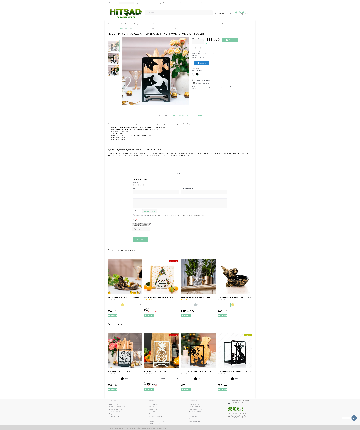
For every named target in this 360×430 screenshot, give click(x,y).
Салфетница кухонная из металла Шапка (160, 297)
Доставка (198, 115)
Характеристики (180, 115)
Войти (238, 3)
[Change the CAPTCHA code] (150, 224)
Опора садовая (154, 16)
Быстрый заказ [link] (226, 44)
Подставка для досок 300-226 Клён (121, 371)
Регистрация (246, 3)
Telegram (203, 63)
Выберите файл (149, 211)
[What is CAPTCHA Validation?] (140, 224)
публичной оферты (156, 215)
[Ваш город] (357, 408)
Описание (195, 68)
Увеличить (156, 107)
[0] (235, 14)
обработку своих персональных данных (190, 215)
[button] (203, 40)
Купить (231, 40)
